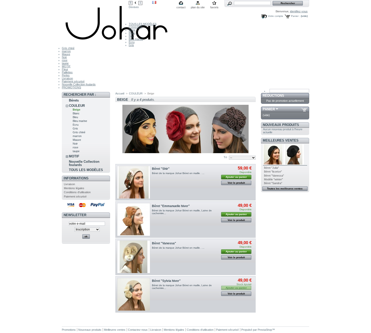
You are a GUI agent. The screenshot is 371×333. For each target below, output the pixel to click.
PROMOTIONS (71, 87)
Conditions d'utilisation (77, 192)
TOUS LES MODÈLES (142, 23)
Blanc (132, 33)
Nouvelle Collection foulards (79, 84)
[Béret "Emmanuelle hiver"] (133, 219)
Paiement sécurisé (73, 81)
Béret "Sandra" (273, 183)
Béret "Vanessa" (164, 243)
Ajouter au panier (236, 177)
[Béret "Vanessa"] (133, 256)
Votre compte (275, 16)
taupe (65, 63)
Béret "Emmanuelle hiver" (171, 206)
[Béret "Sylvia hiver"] (133, 294)
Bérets (74, 100)
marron (66, 51)
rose (64, 60)
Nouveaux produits (281, 125)
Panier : (295, 16)
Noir (64, 57)
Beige (132, 29)
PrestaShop (265, 329)
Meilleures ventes (281, 140)
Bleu (131, 36)
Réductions (273, 95)
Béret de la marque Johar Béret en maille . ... (178, 173)
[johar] (117, 41)
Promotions (69, 329)
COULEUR (135, 26)
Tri (225, 157)
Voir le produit (236, 182)
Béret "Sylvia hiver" (166, 281)
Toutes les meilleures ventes (285, 188)
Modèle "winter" (273, 179)
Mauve (66, 54)
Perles (66, 75)
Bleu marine (136, 39)
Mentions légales (74, 188)
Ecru (132, 42)
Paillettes (67, 72)
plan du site (198, 7)
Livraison (67, 78)
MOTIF (66, 66)
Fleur (65, 69)
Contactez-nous (138, 329)
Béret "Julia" (271, 167)
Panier (269, 109)
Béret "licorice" (273, 171)
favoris (214, 7)
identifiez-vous (299, 11)
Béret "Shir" (161, 169)
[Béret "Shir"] (133, 182)
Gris (131, 45)
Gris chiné (68, 48)
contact (181, 7)
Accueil (119, 93)
